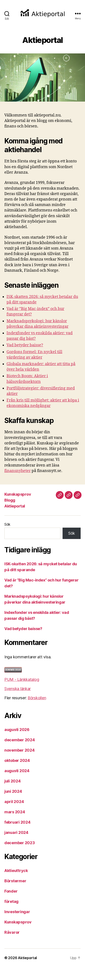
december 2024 (19, 740)
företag (11, 901)
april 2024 (14, 801)
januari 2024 (16, 832)
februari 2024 (17, 822)
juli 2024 (12, 781)
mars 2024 (14, 812)
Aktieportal (14, 506)
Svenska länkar (17, 688)
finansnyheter (17, 470)
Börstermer (15, 881)
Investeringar (17, 911)
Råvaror (12, 932)
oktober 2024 (17, 760)
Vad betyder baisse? (25, 345)
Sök (7, 524)
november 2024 (19, 750)
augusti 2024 (16, 770)
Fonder (10, 891)
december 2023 (19, 842)
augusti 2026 (16, 729)
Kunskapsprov (17, 494)
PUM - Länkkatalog (21, 679)
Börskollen (37, 698)
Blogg (9, 500)
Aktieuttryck (16, 870)
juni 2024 (13, 791)
